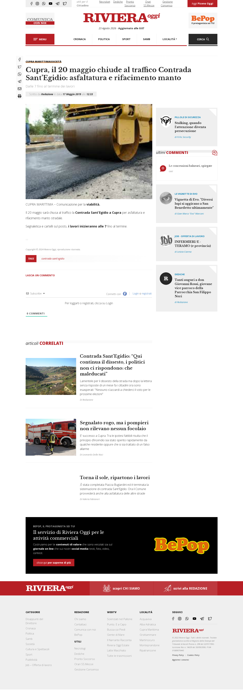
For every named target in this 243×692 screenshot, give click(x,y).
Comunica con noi (85, 629)
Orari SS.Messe (83, 664)
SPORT (126, 39)
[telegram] (57, 3)
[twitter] (65, 3)
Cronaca (31, 628)
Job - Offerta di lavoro (190, 236)
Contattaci (80, 624)
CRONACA (79, 39)
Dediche (118, 1)
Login (135, 293)
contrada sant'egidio (52, 258)
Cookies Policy (193, 655)
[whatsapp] (43, 3)
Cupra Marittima (38, 61)
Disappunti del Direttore (34, 621)
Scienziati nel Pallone (119, 619)
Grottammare (148, 634)
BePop (78, 634)
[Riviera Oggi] (121, 18)
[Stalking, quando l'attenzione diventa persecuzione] (187, 127)
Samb (29, 639)
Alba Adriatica (148, 624)
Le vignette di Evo (186, 193)
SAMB (146, 39)
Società (55, 61)
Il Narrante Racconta (119, 640)
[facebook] (31, 3)
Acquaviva (146, 619)
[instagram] (37, 3)
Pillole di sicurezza (188, 117)
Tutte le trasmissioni (119, 655)
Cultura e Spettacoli (37, 649)
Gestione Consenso (86, 669)
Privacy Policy (178, 655)
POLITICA (104, 39)
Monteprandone (150, 645)
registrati (147, 293)
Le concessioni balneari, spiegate (190, 165)
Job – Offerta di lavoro (39, 665)
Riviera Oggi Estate (118, 645)
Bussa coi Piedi (116, 629)
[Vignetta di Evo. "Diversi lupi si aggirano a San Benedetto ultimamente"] (187, 203)
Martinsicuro (147, 640)
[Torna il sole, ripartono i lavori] (89, 484)
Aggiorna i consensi (180, 659)
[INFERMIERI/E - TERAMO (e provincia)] (187, 243)
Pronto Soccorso (84, 659)
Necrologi (104, 1)
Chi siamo (80, 619)
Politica (30, 633)
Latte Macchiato (116, 650)
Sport (29, 654)
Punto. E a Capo (116, 624)
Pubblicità (31, 659)
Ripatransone (148, 650)
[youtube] (50, 3)
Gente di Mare (116, 634)
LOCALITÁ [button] (169, 39)
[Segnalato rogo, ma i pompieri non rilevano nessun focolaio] (89, 437)
